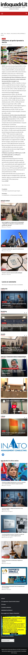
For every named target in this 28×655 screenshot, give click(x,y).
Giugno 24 (9, 375)
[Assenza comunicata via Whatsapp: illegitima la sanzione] (14, 550)
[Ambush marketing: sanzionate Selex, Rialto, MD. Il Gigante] (14, 322)
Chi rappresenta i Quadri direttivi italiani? (10, 601)
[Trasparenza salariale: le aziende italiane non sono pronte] (14, 300)
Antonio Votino (5, 307)
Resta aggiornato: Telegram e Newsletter (10, 613)
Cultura (3, 431)
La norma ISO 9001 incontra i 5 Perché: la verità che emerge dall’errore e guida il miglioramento (13, 535)
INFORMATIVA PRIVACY (7, 610)
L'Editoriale (4, 302)
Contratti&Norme (5, 531)
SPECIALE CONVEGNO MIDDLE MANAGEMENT (10, 370)
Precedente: (11, 190)
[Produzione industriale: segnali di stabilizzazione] (14, 238)
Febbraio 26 (10, 329)
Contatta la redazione (6, 607)
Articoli (3, 598)
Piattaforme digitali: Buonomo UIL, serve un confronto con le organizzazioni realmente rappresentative (14, 483)
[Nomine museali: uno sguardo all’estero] (14, 427)
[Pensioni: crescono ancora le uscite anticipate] (14, 262)
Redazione (5, 44)
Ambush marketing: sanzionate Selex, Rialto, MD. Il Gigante (13, 327)
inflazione (6, 185)
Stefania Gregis (5, 434)
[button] (2, 13)
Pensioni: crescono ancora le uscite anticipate (12, 273)
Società (3, 38)
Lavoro (3, 479)
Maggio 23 (10, 44)
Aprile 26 (9, 274)
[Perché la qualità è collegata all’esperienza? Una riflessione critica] (14, 498)
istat (9, 185)
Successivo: (12, 194)
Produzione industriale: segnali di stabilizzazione (13, 249)
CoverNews (23, 651)
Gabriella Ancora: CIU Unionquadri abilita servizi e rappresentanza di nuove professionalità (14, 372)
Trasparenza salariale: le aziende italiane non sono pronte (13, 304)
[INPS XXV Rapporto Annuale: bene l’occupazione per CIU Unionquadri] (14, 576)
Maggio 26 (11, 307)
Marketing (4, 324)
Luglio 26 (9, 227)
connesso (9, 284)
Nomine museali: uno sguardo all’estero (12, 433)
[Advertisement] (14, 23)
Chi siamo (3, 604)
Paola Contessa (5, 537)
